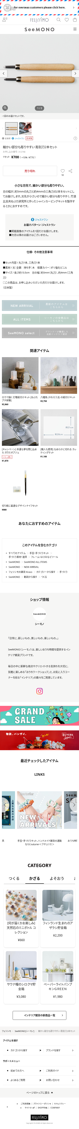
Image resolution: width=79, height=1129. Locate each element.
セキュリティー (60, 1104)
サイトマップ (30, 1108)
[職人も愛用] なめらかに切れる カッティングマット (58, 451)
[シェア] (70, 171)
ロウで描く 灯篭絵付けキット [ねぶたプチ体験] (20, 399)
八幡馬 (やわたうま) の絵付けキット (57, 397)
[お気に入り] (67, 20)
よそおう (57, 878)
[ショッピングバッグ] (75, 20)
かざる (34, 878)
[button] (75, 73)
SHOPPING (42, 1108)
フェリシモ (6, 1031)
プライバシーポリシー (42, 1104)
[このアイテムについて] (75, 138)
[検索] (59, 20)
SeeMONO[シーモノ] (24, 1031)
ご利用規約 (25, 1104)
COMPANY (55, 1108)
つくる (14, 878)
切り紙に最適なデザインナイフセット (20, 505)
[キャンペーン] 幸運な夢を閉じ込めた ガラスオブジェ (19, 451)
